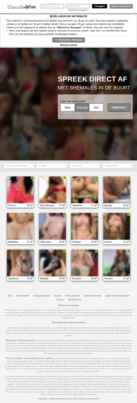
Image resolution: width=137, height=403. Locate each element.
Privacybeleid (72, 295)
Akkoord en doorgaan (70, 39)
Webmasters (74, 299)
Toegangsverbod (41, 295)
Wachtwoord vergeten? (78, 10)
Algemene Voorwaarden (117, 295)
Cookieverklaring (92, 295)
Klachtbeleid (22, 295)
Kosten (57, 295)
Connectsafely (80, 384)
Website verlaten (68, 45)
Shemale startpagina (68, 305)
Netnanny (67, 384)
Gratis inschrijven (121, 6)
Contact (60, 299)
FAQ (10, 295)
